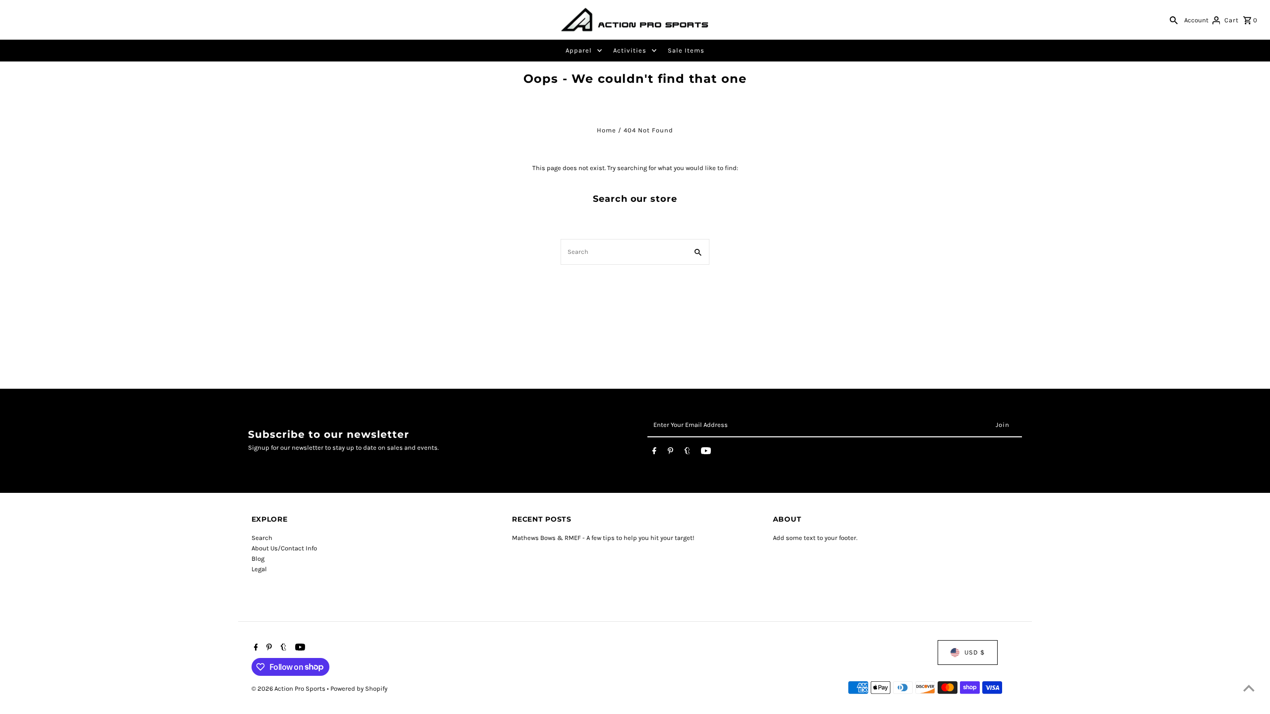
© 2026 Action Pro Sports (289, 688)
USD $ (974, 652)
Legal (259, 569)
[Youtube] (706, 452)
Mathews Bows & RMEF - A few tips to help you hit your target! (603, 537)
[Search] (1173, 20)
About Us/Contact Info (284, 548)
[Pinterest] (670, 452)
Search (262, 537)
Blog (258, 558)
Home (606, 130)
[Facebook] (654, 452)
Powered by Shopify (358, 688)
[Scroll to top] (1249, 688)
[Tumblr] (687, 452)
